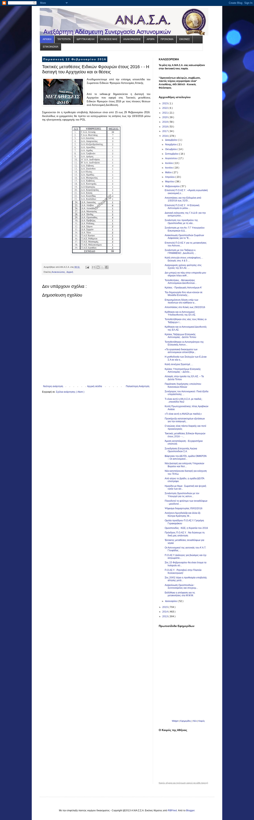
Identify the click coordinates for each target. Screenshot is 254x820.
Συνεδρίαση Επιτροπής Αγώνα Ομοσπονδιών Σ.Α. (181, 450)
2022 (165, 108)
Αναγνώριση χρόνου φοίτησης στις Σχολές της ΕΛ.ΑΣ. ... (183, 266)
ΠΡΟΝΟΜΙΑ (167, 39)
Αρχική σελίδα (94, 386)
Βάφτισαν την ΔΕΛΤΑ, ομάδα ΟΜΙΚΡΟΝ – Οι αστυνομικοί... (186, 457)
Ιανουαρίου (171, 601)
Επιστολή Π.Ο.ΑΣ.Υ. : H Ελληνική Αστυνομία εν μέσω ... (182, 207)
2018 (165, 126)
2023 (165, 103)
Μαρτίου (170, 181)
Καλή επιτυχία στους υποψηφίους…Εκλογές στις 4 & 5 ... (184, 259)
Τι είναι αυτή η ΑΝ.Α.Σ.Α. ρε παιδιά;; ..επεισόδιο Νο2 (183, 400)
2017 (165, 131)
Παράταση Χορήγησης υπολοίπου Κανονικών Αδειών (183, 385)
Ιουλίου (169, 163)
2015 (165, 607)
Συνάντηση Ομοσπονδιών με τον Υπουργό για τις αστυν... (182, 495)
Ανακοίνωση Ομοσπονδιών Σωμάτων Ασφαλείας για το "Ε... (184, 236)
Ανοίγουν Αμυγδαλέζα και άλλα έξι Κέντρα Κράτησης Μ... (182, 514)
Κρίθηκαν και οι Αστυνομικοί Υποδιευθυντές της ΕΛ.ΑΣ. (180, 313)
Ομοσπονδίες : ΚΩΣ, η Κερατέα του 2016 (186, 528)
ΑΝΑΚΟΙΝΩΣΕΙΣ (132, 39)
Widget (175, 721)
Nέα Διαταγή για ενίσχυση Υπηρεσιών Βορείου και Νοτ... (184, 465)
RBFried (172, 810)
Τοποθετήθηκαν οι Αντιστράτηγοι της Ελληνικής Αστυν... (184, 343)
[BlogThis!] (98, 267)
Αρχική (69, 272)
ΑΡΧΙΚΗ (47, 39)
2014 (165, 611)
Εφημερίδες (185, 721)
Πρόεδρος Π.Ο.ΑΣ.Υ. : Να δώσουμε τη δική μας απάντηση (185, 534)
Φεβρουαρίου (172, 186)
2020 (165, 117)
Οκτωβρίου (171, 149)
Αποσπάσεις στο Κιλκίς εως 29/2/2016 (185, 307)
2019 (165, 122)
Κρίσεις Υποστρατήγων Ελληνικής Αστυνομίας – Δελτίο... (183, 370)
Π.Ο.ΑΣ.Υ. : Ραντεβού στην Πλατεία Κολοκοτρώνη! (183, 571)
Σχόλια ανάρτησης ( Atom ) (70, 391)
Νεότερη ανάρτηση (53, 386)
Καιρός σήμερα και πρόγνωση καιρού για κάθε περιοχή (183, 783)
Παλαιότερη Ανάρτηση (137, 386)
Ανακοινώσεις (58, 272)
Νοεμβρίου (171, 144)
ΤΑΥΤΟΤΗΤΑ (64, 39)
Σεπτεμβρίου (172, 153)
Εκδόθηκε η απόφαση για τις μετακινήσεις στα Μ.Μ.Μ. (180, 594)
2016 (165, 136)
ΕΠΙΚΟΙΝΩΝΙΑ (50, 46)
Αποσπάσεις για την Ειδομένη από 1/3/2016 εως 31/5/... (183, 199)
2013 (165, 616)
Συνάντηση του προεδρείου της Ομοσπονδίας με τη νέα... (181, 221)
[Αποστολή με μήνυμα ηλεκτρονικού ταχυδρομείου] (94, 267)
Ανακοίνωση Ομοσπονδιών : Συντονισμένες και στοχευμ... (181, 586)
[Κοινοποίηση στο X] (102, 267)
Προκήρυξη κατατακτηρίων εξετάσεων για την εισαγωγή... (185, 420)
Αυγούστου (171, 158)
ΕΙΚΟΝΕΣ (184, 39)
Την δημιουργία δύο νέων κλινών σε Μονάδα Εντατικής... (183, 294)
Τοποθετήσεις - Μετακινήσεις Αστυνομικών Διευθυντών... (180, 281)
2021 (165, 112)
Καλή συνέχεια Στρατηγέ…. (179, 364)
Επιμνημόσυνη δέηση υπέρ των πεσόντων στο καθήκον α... (181, 301)
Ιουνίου (169, 167)
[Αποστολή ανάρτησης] (87, 267)
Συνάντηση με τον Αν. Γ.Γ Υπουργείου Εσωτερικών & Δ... (185, 229)
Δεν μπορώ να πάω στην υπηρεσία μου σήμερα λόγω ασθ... (185, 274)
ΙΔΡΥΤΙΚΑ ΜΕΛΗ (85, 39)
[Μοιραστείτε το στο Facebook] (107, 267)
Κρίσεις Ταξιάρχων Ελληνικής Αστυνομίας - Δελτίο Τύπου (180, 336)
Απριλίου (170, 177)
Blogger (190, 810)
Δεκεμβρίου (171, 140)
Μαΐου (168, 172)
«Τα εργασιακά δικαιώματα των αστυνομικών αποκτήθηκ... (181, 351)
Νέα (195, 721)
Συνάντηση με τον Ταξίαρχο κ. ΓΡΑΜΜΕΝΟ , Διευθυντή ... (180, 251)
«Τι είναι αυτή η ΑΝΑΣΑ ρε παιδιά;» (183, 413)
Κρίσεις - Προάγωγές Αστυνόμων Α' (183, 287)
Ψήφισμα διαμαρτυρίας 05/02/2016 (183, 508)
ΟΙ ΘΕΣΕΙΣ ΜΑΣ (108, 39)
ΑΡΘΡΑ (151, 39)
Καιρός (201, 721)
